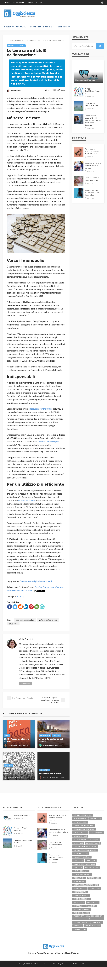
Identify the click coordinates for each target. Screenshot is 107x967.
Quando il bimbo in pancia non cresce (92, 179)
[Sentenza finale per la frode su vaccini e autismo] (78, 166)
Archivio (39, 2)
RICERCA (7, 27)
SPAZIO (79, 902)
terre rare (13, 623)
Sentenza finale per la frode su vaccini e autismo (93, 165)
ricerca (8, 765)
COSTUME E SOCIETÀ (84, 829)
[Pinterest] (31, 606)
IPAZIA (78, 860)
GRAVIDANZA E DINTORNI (85, 846)
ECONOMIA (80, 839)
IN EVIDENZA (35, 27)
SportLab (90, 906)
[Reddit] (20, 606)
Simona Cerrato (49, 777)
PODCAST (79, 878)
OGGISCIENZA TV (82, 874)
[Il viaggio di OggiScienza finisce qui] (78, 92)
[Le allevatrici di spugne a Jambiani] (78, 106)
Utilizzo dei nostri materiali (67, 953)
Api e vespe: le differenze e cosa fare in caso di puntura (92, 151)
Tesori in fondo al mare (50, 774)
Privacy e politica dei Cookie (40, 953)
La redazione (19, 2)
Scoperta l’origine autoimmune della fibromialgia (92, 192)
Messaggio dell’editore (85, 80)
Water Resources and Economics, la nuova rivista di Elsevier (18, 771)
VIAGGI (97, 922)
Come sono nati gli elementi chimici (36, 581)
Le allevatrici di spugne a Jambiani (92, 104)
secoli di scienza (81, 895)
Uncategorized (81, 922)
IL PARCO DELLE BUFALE (85, 850)
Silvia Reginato (48, 745)
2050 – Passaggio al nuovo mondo (16, 740)
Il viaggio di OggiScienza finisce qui (92, 91)
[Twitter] (15, 606)
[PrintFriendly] (42, 606)
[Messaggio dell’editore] (88, 73)
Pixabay (20, 596)
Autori (30, 2)
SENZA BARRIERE (82, 899)
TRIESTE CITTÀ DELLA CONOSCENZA (88, 917)
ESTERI (94, 839)
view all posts (25, 683)
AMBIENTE (80, 818)
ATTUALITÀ (21, 27)
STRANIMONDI (81, 909)
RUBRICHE (47, 27)
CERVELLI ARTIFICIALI (16, 46)
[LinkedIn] (25, 606)
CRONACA (44, 770)
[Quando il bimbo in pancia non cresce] (78, 181)
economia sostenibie (25, 619)
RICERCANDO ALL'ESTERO (86, 885)
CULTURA (96, 832)
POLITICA (94, 878)
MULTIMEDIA (62, 27)
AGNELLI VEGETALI (83, 815)
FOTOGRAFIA (93, 843)
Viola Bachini (15, 90)
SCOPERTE (80, 892)
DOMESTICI (80, 836)
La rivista (6, 2)
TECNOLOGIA (81, 913)
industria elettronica (48, 619)
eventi (78, 843)
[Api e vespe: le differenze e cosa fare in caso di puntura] (78, 152)
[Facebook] (9, 606)
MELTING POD (92, 867)
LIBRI (7, 735)
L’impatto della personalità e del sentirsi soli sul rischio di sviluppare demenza (92, 120)
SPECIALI (56, 735)
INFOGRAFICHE (82, 857)
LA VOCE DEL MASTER (84, 864)
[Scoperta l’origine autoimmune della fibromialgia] (78, 193)
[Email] (36, 606)
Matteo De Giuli (14, 777)
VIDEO (78, 926)
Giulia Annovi (13, 745)
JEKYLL (90, 860)
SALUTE (95, 888)
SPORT (78, 906)
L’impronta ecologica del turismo (51, 740)
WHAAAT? (80, 929)
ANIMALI (95, 818)
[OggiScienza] (20, 13)
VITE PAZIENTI (93, 926)
